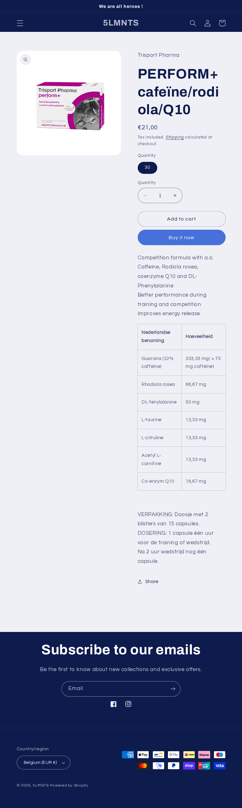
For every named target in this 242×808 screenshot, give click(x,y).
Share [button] (151, 581)
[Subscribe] (173, 689)
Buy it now (182, 237)
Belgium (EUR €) (40, 762)
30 (147, 167)
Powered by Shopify (69, 785)
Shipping (175, 137)
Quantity (147, 182)
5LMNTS (41, 785)
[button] (20, 23)
